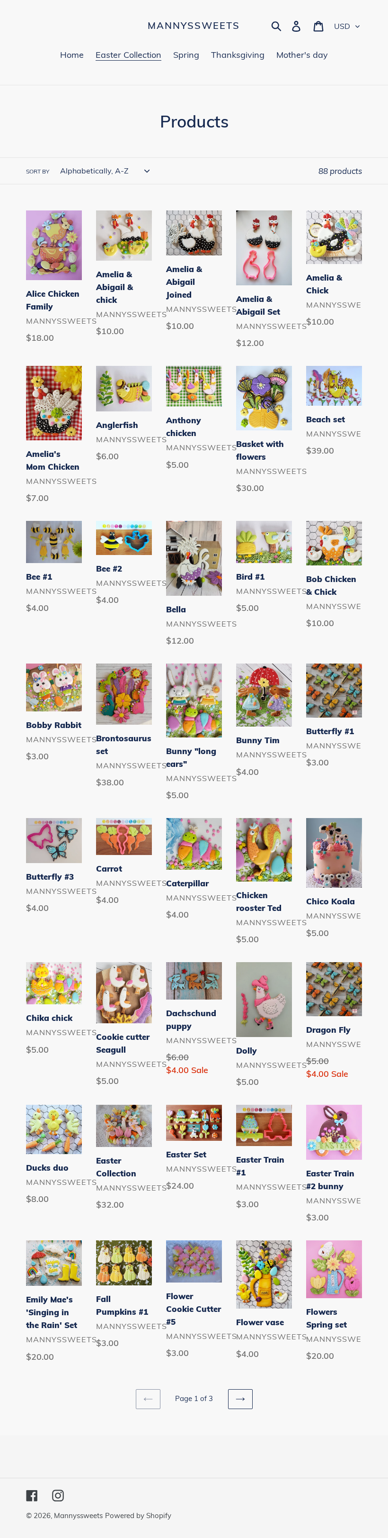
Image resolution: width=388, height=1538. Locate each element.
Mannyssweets (194, 25)
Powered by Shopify (138, 1515)
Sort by (37, 171)
